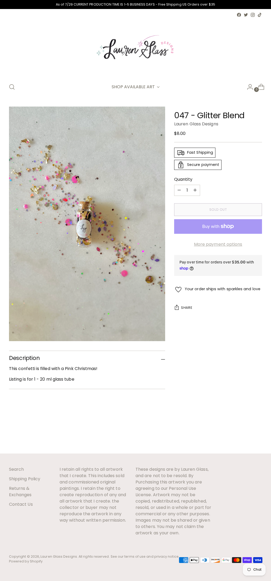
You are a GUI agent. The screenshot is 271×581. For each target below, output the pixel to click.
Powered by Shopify (26, 561)
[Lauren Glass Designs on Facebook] (239, 14)
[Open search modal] (12, 87)
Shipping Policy (24, 479)
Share (186, 307)
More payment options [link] (218, 244)
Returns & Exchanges (20, 491)
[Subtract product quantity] (195, 190)
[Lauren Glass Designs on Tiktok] (259, 14)
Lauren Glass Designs (196, 124)
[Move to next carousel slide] (257, 434)
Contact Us (21, 504)
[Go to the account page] (248, 87)
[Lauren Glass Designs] (135, 48)
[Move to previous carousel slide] (245, 435)
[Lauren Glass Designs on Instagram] (252, 14)
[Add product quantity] (179, 190)
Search (16, 469)
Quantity (183, 179)
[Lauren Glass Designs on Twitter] (245, 14)
